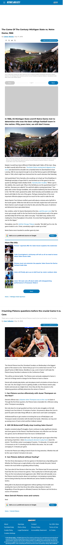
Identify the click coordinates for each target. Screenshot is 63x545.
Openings (21, 524)
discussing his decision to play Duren (36, 440)
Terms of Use (53, 527)
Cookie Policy (8, 530)
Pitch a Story (22, 527)
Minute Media (12, 537)
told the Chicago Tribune (26, 224)
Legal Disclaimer (23, 530)
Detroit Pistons (14, 511)
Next (53, 83)
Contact (33, 524)
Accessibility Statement (39, 530)
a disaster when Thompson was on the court (33, 399)
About (6, 524)
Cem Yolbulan (8, 321)
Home (7, 296)
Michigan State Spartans (17, 296)
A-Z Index (52, 530)
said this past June (45, 211)
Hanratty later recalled (39, 183)
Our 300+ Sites (54, 524)
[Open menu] (4, 2)
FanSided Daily (9, 527)
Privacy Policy (35, 527)
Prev (9, 83)
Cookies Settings (9, 533)
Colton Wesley (9, 36)
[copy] (15, 40)
